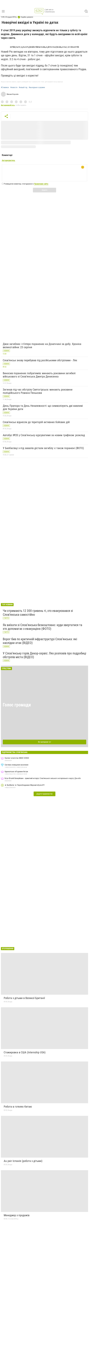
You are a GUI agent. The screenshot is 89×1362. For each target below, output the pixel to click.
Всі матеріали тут (44, 742)
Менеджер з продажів (16, 1215)
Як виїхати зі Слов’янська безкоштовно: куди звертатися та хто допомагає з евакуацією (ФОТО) (42, 627)
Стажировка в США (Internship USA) (25, 1052)
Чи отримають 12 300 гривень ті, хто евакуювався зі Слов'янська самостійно (38, 612)
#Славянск (5, 87)
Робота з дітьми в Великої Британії (24, 998)
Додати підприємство (44, 794)
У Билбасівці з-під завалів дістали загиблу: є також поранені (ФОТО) (43, 448)
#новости (13, 87)
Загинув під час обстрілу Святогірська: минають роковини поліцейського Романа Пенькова (37, 391)
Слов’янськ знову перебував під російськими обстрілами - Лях (40, 360)
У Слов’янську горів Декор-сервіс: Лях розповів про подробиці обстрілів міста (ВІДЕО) (44, 655)
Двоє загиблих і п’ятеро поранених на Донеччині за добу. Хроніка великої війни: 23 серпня (42, 345)
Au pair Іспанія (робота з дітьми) (23, 1161)
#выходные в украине (37, 87)
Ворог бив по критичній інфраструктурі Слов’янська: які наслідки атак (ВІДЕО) (40, 641)
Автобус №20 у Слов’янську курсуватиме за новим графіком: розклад (44, 435)
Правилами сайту (41, 184)
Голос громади (17, 705)
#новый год (23, 87)
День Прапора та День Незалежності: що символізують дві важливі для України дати (43, 407)
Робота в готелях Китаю (18, 1106)
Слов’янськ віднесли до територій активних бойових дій (36, 422)
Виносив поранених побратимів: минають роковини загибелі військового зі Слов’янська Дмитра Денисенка (39, 375)
